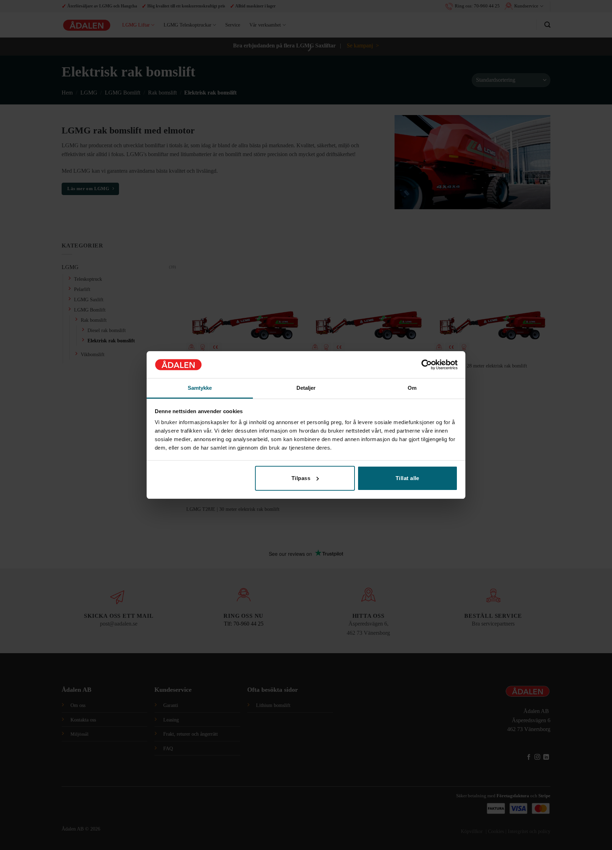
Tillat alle (407, 478)
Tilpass (300, 478)
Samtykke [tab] (200, 388)
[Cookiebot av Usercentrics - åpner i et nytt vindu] (427, 364)
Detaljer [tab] (306, 388)
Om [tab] (412, 388)
